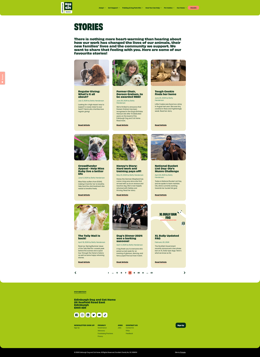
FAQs (128, 331)
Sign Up (77, 328)
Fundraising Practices (105, 334)
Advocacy (101, 331)
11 (143, 272)
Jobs (119, 328)
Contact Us (130, 328)
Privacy (100, 336)
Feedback (129, 334)
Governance (102, 328)
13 (152, 272)
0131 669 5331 (80, 292)
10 (139, 272)
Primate (183, 352)
